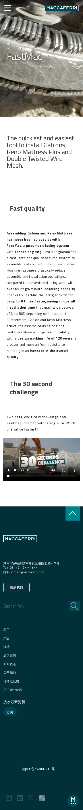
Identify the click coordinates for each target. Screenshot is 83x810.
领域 (6, 646)
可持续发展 (11, 681)
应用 (6, 629)
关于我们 (9, 672)
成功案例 (9, 655)
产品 (6, 638)
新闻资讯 (9, 664)
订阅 (10, 712)
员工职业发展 (12, 689)
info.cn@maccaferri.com (27, 572)
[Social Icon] (9, 798)
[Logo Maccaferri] (20, 547)
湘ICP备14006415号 (38, 769)
